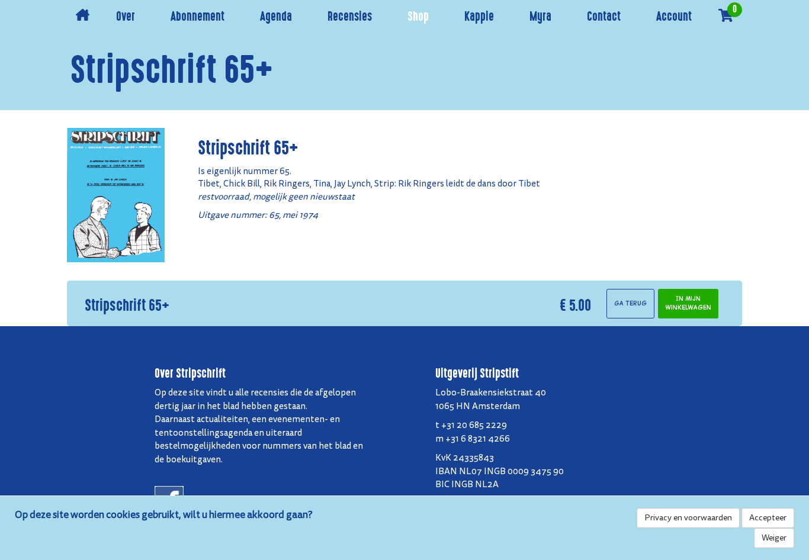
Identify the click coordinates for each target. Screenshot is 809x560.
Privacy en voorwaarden (688, 517)
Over (125, 17)
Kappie (479, 17)
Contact (604, 17)
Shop (418, 17)
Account (674, 17)
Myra (540, 17)
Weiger (774, 537)
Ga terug (630, 303)
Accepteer (767, 517)
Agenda (276, 17)
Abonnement (197, 17)
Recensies (350, 17)
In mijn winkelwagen (688, 302)
